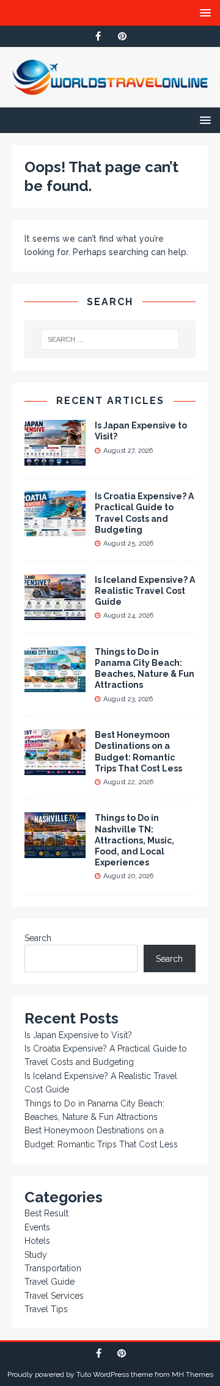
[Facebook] (98, 36)
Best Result (46, 1213)
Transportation (52, 1268)
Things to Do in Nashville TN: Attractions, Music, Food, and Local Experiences (134, 840)
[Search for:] (110, 339)
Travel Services (54, 1296)
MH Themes (192, 1374)
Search (37, 938)
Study (35, 1255)
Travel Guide (49, 1282)
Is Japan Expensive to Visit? (78, 1035)
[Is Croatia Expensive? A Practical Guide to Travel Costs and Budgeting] (55, 530)
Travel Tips (46, 1309)
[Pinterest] (122, 36)
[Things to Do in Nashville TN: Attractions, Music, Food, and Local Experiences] (55, 851)
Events (37, 1227)
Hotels (37, 1241)
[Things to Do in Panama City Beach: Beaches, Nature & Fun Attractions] (55, 685)
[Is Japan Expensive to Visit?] (55, 459)
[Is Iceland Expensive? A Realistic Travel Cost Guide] (55, 613)
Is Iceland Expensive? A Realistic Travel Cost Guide (145, 591)
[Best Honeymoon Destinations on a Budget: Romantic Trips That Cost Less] (55, 768)
